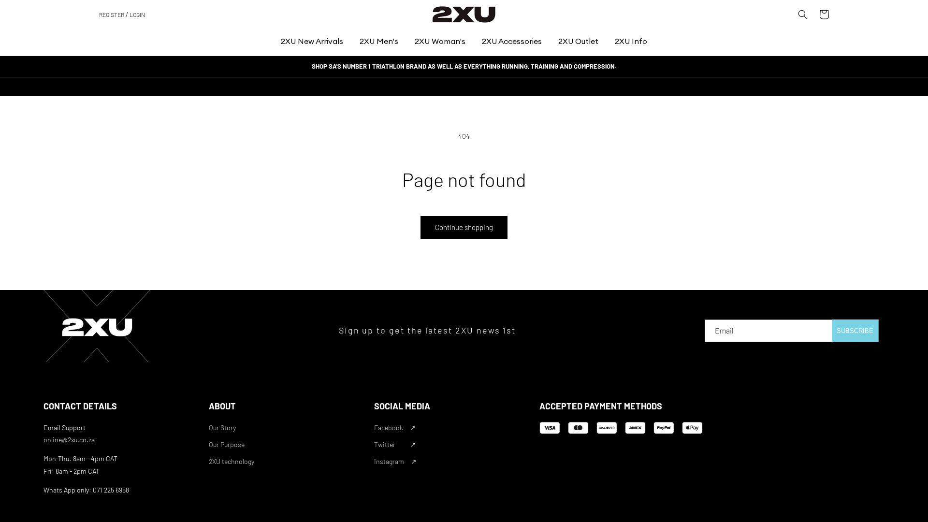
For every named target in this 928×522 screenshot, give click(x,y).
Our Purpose (227, 444)
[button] (312, 41)
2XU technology (231, 461)
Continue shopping (464, 227)
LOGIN (137, 14)
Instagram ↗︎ (395, 461)
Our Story (222, 427)
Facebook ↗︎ (395, 427)
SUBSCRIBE (855, 330)
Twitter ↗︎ (395, 444)
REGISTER (111, 14)
